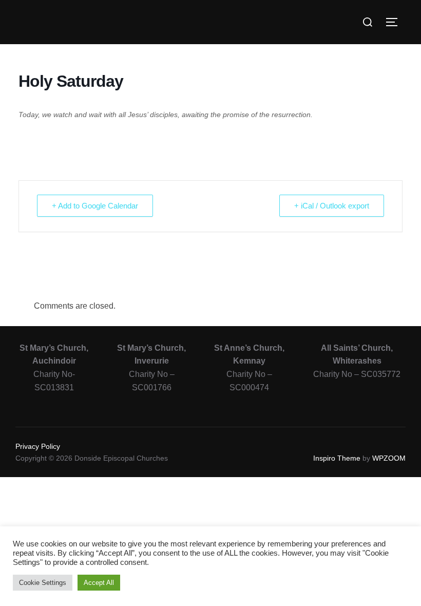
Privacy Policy (37, 446)
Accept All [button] (99, 582)
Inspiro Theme (336, 458)
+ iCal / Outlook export (331, 205)
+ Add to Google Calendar (95, 205)
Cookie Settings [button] (42, 582)
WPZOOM (389, 458)
